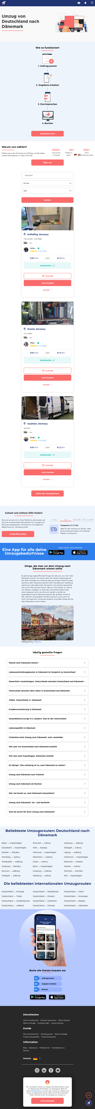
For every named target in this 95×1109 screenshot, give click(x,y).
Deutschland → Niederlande (45, 891)
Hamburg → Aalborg (73, 843)
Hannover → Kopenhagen (44, 852)
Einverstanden (47, 1101)
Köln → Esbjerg (40, 848)
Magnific (37, 642)
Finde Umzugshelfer (31, 1037)
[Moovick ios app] (57, 997)
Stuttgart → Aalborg (11, 876)
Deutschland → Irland (74, 891)
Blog (25, 1048)
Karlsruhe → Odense (73, 862)
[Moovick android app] (38, 997)
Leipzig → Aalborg (72, 852)
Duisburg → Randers (11, 866)
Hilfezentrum (44, 1048)
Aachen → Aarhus (72, 866)
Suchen (47, 200)
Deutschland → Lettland (13, 905)
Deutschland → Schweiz (44, 905)
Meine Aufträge (29, 1023)
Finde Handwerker (48, 1037)
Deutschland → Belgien (74, 901)
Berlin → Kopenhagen (12, 843)
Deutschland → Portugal (13, 891)
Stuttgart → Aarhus (73, 848)
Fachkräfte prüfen (18, 534)
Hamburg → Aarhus (42, 876)
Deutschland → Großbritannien (16, 901)
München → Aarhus (42, 843)
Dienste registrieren (49, 1020)
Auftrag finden (43, 1023)
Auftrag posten (47, 1034)
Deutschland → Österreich (45, 901)
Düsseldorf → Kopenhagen (14, 848)
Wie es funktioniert (31, 1020)
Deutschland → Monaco (44, 896)
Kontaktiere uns (58, 1048)
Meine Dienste (64, 1020)
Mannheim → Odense (42, 857)
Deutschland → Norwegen (76, 896)
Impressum (33, 1048)
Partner (26, 1050)
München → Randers (73, 871)
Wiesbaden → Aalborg (12, 862)
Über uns (47, 162)
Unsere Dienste (57, 1023)
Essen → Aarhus (40, 862)
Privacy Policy (36, 1091)
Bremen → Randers (10, 852)
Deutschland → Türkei (12, 896)
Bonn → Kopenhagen (42, 866)
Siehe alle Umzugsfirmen (47, 493)
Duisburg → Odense (42, 871)
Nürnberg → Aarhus (11, 857)
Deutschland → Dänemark (76, 905)
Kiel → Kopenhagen (73, 876)
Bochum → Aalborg (11, 871)
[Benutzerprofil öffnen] (26, 249)
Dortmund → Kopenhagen (76, 857)
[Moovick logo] (4, 3)
